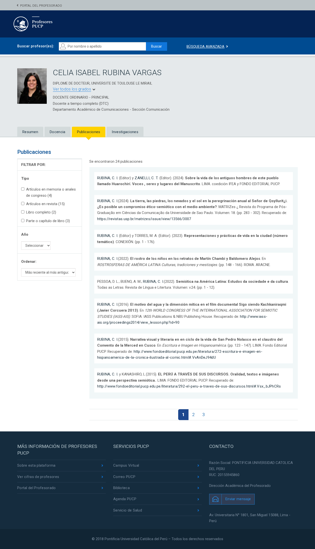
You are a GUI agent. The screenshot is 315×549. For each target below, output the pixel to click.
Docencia (57, 132)
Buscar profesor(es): (35, 46)
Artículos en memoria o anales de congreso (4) (51, 192)
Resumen (30, 132)
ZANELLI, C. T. (146, 178)
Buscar (156, 46)
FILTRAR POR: (33, 164)
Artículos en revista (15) (45, 204)
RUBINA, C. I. (107, 178)
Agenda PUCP (124, 499)
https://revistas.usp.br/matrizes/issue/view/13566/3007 (144, 219)
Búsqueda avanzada (205, 47)
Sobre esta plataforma (36, 465)
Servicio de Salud (127, 510)
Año (24, 234)
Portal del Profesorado (41, 5)
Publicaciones (88, 132)
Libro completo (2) (41, 212)
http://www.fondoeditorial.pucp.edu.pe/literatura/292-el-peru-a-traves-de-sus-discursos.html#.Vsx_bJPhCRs (189, 386)
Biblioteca (121, 488)
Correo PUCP (124, 477)
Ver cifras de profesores (38, 477)
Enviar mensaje (238, 499)
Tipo (25, 178)
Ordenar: (28, 261)
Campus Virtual (126, 465)
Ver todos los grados (72, 89)
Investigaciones (125, 132)
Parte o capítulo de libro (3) (48, 221)
